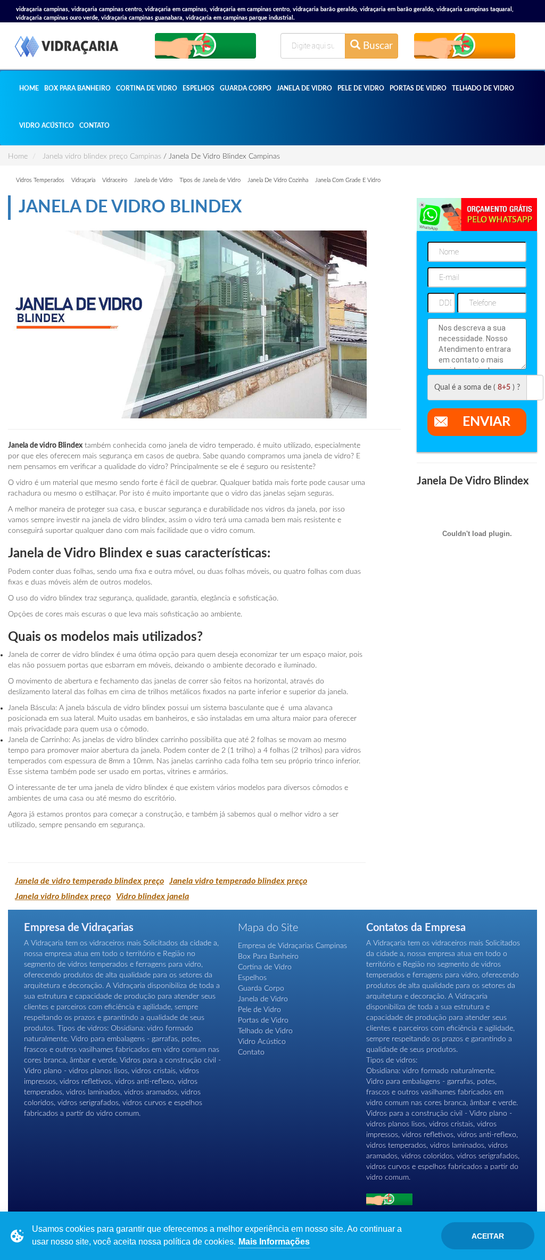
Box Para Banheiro (77, 88)
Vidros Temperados (40, 180)
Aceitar (488, 1236)
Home (29, 88)
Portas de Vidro (418, 88)
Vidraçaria (83, 180)
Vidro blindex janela (152, 896)
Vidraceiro (114, 180)
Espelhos (198, 88)
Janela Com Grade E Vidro (348, 180)
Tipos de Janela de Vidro (210, 180)
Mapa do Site (268, 928)
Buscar (376, 46)
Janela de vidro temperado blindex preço (89, 881)
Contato (94, 125)
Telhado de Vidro (483, 88)
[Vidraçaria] (66, 48)
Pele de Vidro (360, 88)
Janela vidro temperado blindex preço (238, 881)
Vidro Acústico (46, 125)
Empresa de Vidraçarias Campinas (292, 946)
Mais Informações (274, 1241)
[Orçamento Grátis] (205, 46)
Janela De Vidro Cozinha (277, 180)
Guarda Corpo (245, 88)
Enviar (486, 422)
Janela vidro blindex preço (63, 896)
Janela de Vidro (304, 88)
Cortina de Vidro (146, 88)
